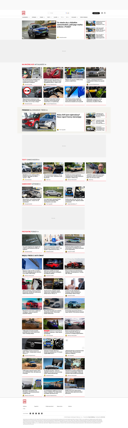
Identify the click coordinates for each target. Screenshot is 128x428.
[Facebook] (33, 413)
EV (67, 17)
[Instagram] (39, 413)
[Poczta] (102, 13)
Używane (34, 17)
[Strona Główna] (23, 13)
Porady (41, 17)
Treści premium (83, 17)
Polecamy (74, 17)
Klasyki (55, 17)
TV (61, 17)
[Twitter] (36, 413)
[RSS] (30, 413)
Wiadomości (25, 17)
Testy (48, 17)
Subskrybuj (96, 13)
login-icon (105, 13)
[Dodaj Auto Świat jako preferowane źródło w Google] (42, 413)
